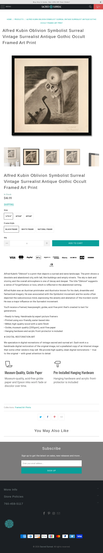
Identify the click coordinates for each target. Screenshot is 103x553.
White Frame (27, 229)
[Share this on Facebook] (47, 417)
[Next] (97, 95)
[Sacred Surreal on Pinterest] (49, 513)
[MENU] (1, 6)
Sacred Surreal (46, 546)
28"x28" (29, 216)
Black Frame (11, 229)
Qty (5, 238)
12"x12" (8, 216)
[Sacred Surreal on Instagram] (54, 513)
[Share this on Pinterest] (55, 417)
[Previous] (6, 95)
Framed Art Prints (23, 407)
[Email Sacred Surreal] (59, 513)
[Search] (90, 6)
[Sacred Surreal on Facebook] (44, 513)
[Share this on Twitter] (40, 417)
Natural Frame (45, 229)
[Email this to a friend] (62, 417)
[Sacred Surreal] (51, 6)
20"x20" (19, 216)
